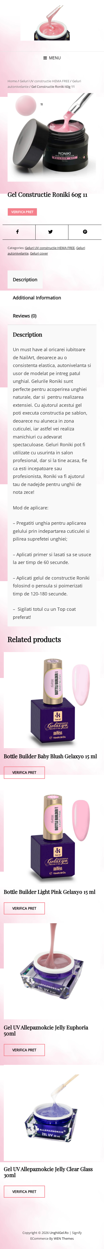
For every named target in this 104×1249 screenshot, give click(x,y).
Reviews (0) (24, 316)
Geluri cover (39, 253)
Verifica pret (22, 212)
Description (25, 279)
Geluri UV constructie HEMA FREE (44, 81)
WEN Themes (64, 1238)
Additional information (37, 298)
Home (12, 81)
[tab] (29, 279)
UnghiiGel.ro (59, 1232)
